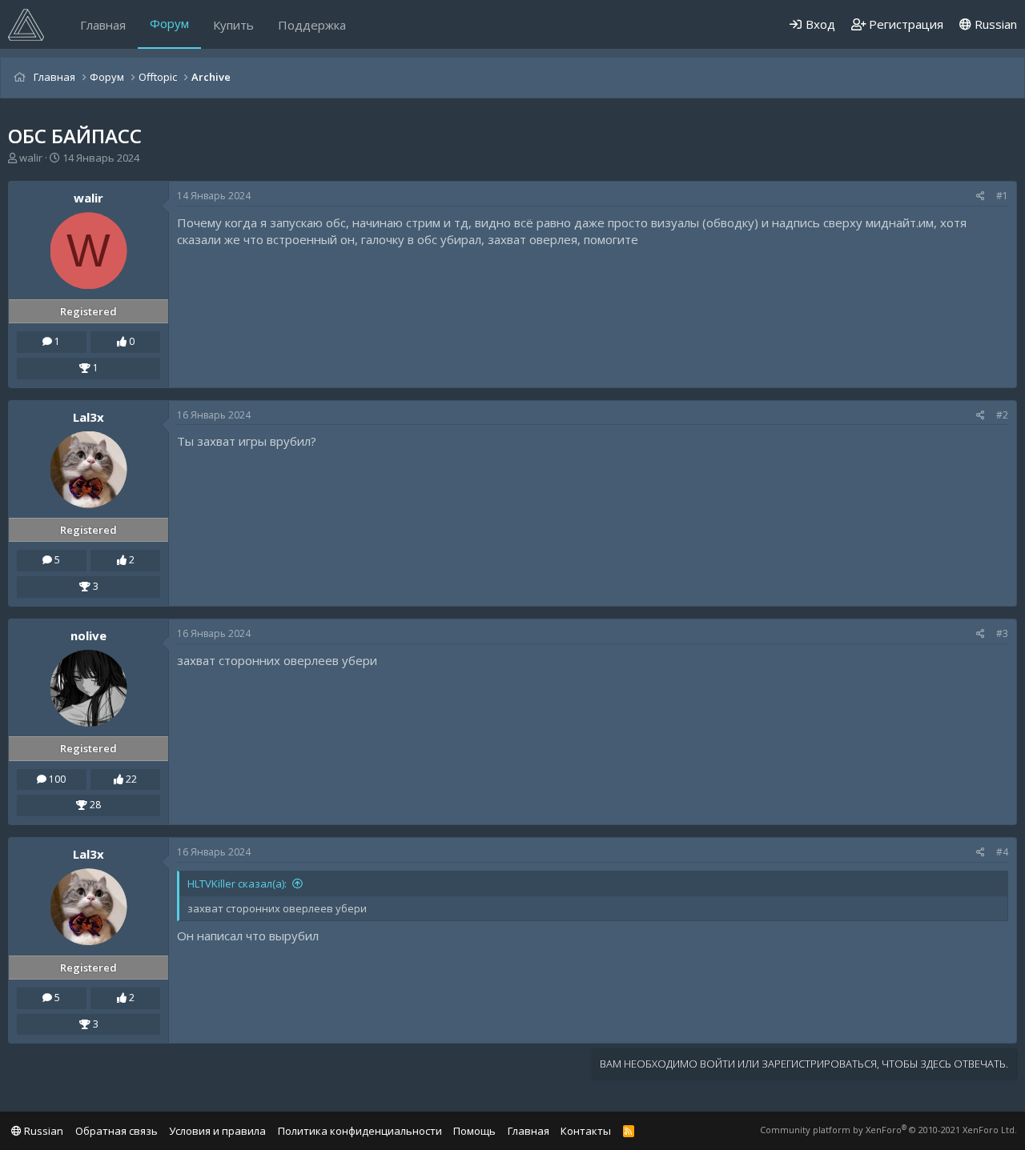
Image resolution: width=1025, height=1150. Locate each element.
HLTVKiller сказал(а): (237, 883)
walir (30, 157)
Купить (233, 25)
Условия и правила (217, 1131)
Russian (994, 24)
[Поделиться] (981, 196)
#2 (1002, 415)
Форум (169, 23)
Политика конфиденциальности (360, 1131)
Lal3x (88, 417)
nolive (88, 635)
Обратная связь (116, 1131)
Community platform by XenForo (888, 1130)
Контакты (586, 1131)
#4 (1002, 852)
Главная (103, 25)
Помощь (474, 1131)
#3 (1002, 633)
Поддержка (312, 25)
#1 (1002, 195)
